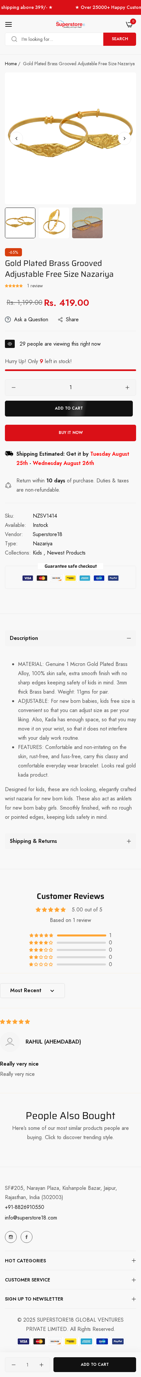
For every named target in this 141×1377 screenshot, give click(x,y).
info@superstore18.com (31, 1217)
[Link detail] (11, 1237)
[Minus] (13, 387)
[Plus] (127, 387)
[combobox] (70, 39)
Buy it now (71, 433)
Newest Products (66, 553)
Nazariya (42, 543)
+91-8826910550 (24, 1207)
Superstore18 (47, 534)
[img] (15, 1021)
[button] (124, 138)
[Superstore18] (70, 24)
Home (11, 63)
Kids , (39, 553)
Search (120, 39)
